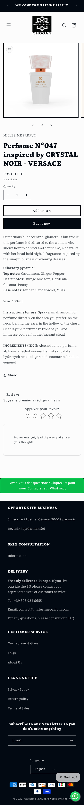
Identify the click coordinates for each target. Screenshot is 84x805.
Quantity (9, 186)
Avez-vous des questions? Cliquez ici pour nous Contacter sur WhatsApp (43, 485)
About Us (15, 662)
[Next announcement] (76, 5)
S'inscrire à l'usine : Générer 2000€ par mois (42, 519)
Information (17, 556)
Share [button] (12, 375)
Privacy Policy (18, 689)
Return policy (18, 699)
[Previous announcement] (7, 5)
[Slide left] (33, 125)
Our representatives (23, 643)
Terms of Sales (18, 708)
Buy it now (42, 223)
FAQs (12, 653)
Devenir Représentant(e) (26, 529)
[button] (8, 25)
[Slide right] (51, 125)
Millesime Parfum (35, 798)
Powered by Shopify (58, 798)
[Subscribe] (71, 740)
